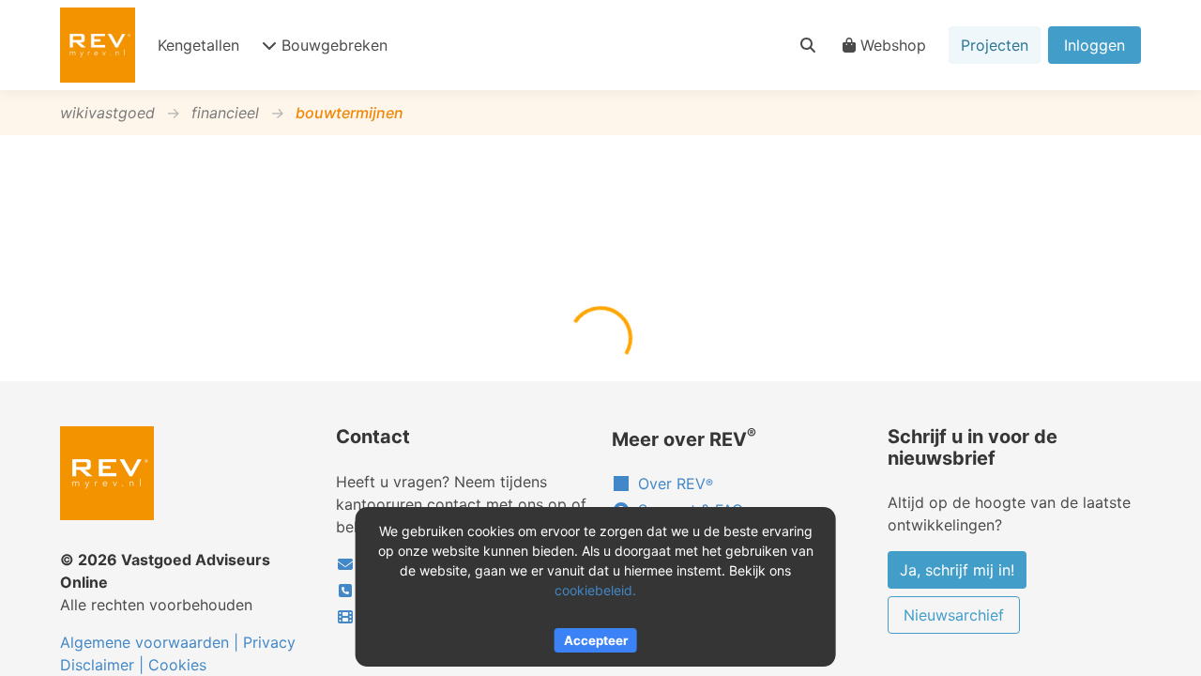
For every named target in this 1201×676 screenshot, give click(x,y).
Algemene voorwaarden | (151, 642)
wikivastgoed (107, 112)
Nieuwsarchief (954, 615)
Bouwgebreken (334, 45)
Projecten (994, 45)
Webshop (893, 45)
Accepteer (596, 640)
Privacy (269, 642)
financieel (225, 112)
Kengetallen (198, 45)
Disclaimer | (104, 664)
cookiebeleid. (595, 590)
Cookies (177, 664)
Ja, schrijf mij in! (957, 570)
